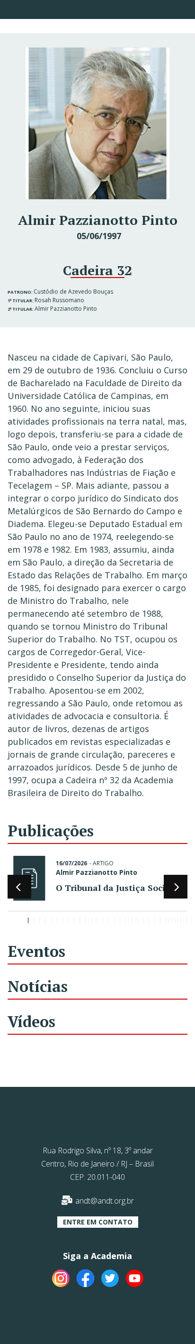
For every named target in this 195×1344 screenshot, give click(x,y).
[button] (97, 1222)
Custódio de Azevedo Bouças (73, 291)
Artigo (103, 863)
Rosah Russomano (59, 300)
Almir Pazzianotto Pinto (66, 309)
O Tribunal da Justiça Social (114, 887)
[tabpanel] (97, 880)
